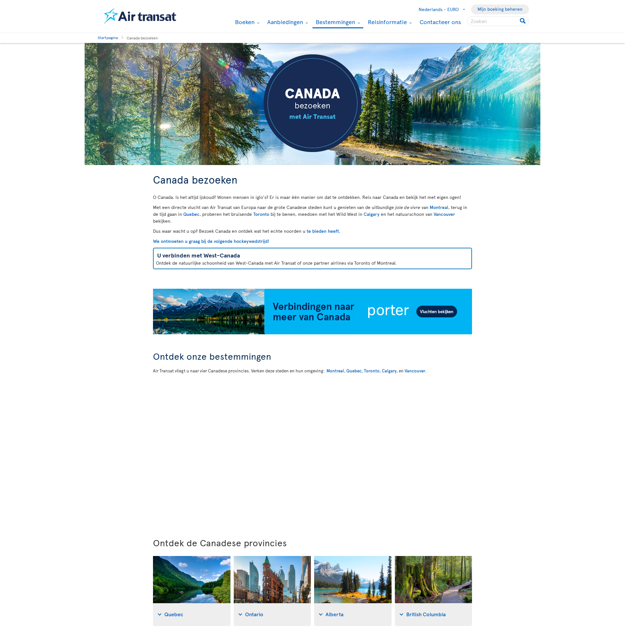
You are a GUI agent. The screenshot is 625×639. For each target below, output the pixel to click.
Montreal (439, 207)
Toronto (261, 214)
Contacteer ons (440, 22)
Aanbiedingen (284, 21)
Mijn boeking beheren (500, 9)
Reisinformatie (387, 21)
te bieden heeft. (323, 231)
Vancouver (444, 214)
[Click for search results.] (523, 21)
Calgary (372, 214)
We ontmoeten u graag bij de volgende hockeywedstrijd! (211, 241)
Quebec (191, 214)
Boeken (244, 21)
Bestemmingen (334, 22)
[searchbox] (498, 21)
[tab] (191, 591)
